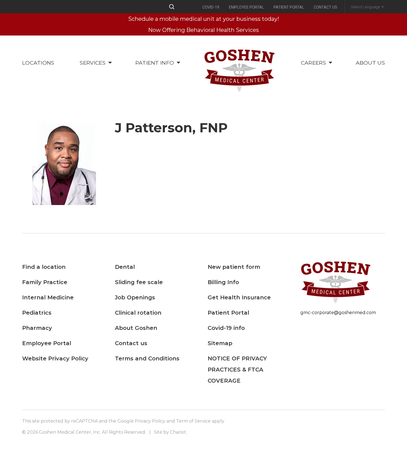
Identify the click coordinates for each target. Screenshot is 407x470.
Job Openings (135, 297)
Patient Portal (289, 7)
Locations (38, 63)
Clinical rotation (138, 312)
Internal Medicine (48, 297)
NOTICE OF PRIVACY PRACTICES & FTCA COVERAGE (237, 369)
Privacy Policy (150, 421)
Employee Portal (246, 7)
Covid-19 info (226, 328)
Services (92, 63)
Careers (313, 63)
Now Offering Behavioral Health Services (203, 30)
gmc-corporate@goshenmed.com (338, 312)
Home (239, 71)
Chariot (178, 432)
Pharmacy (37, 328)
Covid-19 (210, 7)
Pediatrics (36, 312)
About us (370, 63)
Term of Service (193, 421)
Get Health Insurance (239, 297)
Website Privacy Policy (55, 358)
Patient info (154, 63)
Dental (125, 267)
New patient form (234, 267)
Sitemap (220, 343)
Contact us (325, 7)
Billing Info (223, 282)
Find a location (44, 267)
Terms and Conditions (147, 358)
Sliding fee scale (139, 282)
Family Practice (44, 282)
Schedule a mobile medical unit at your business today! (203, 19)
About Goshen (136, 328)
